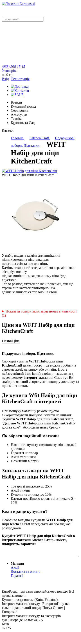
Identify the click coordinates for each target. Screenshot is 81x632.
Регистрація (20, 79)
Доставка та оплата (25, 571)
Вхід (5, 79)
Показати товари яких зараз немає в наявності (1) (39, 313)
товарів (9, 71)
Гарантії (17, 576)
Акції (15, 567)
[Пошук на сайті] (35, 54)
